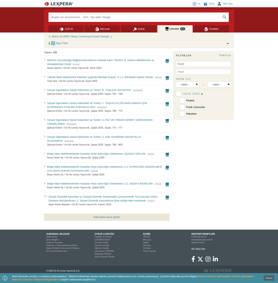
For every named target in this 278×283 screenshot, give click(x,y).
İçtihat (146, 242)
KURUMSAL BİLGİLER (58, 234)
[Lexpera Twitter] (201, 259)
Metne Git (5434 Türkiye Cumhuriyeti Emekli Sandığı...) (82, 36)
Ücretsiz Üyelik (101, 242)
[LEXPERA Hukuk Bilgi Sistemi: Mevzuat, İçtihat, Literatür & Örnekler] (58, 3)
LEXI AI (146, 237)
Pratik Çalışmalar (195, 107)
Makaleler (191, 113)
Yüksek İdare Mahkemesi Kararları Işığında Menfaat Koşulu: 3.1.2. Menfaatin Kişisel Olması (100, 77)
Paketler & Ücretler (103, 237)
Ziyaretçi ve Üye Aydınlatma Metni (61, 245)
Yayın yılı (183, 79)
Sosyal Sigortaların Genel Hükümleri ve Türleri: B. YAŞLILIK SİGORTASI (89, 90)
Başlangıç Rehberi (103, 254)
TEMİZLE (225, 55)
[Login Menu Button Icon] (205, 3)
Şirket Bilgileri (52, 239)
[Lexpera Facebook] (194, 260)
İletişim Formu (197, 242)
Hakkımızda (51, 237)
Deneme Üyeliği (102, 245)
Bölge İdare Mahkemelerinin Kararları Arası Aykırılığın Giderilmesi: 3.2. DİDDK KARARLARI (100, 183)
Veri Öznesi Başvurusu (56, 251)
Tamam (269, 278)
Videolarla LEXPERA (104, 251)
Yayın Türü (191, 94)
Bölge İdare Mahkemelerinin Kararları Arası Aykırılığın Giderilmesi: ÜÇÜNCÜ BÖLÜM (96, 153)
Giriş (211, 3)
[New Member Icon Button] (219, 3)
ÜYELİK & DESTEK (104, 234)
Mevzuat (147, 239)
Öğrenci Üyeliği (102, 248)
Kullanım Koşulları (54, 242)
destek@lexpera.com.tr (202, 239)
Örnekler (147, 248)
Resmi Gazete (149, 251)
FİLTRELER (184, 55)
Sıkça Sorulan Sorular (105, 256)
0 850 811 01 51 (198, 237)
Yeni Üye (228, 3)
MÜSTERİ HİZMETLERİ (203, 234)
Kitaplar (190, 100)
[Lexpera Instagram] (209, 260)
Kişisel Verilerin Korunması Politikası (62, 248)
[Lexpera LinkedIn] (216, 260)
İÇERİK (146, 234)
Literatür (147, 245)
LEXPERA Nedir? (102, 239)
